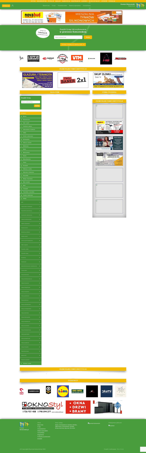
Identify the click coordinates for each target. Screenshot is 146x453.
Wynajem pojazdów (25, 359)
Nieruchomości (27, 159)
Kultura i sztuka (27, 142)
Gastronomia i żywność (29, 129)
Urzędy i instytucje (28, 195)
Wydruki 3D (23, 355)
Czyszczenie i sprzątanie (26, 206)
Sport (24, 185)
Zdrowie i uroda (27, 363)
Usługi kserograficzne (26, 329)
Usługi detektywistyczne (26, 278)
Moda (24, 149)
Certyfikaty (87, 5)
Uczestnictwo (62, 5)
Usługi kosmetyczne (25, 321)
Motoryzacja (26, 152)
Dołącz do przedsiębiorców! (43, 33)
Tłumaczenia (24, 270)
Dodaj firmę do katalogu (72, 44)
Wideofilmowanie (25, 351)
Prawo (24, 162)
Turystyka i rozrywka (28, 192)
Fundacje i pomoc (27, 126)
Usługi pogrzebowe (25, 334)
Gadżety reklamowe (25, 223)
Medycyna (25, 146)
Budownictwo (26, 119)
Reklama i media (27, 169)
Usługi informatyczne (26, 304)
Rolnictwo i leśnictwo (28, 172)
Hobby (24, 132)
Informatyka (26, 139)
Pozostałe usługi (24, 253)
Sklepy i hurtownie (28, 178)
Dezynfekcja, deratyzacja (26, 210)
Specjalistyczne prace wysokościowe (29, 266)
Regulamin (41, 434)
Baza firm (46, 5)
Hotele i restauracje (28, 136)
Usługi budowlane (25, 274)
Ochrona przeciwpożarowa (27, 240)
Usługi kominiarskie (25, 317)
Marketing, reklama (25, 232)
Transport (25, 188)
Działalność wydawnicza (26, 215)
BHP (22, 202)
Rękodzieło (23, 261)
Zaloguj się (6, 6)
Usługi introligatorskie (26, 308)
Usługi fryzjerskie (25, 291)
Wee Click (120, 449)
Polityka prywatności (44, 436)
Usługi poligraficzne (25, 338)
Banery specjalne (75, 5)
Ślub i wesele (26, 182)
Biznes (24, 116)
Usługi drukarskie (25, 283)
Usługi (24, 198)
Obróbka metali (24, 236)
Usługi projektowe (25, 342)
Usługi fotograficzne (25, 287)
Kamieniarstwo (24, 227)
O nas (54, 5)
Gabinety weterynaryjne (26, 219)
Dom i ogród (26, 123)
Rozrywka (25, 175)
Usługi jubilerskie (25, 312)
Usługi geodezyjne (25, 295)
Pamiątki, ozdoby (25, 249)
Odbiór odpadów (24, 244)
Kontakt (40, 438)
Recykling (23, 257)
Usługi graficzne (24, 300)
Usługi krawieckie (25, 325)
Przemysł (25, 165)
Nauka (24, 155)
